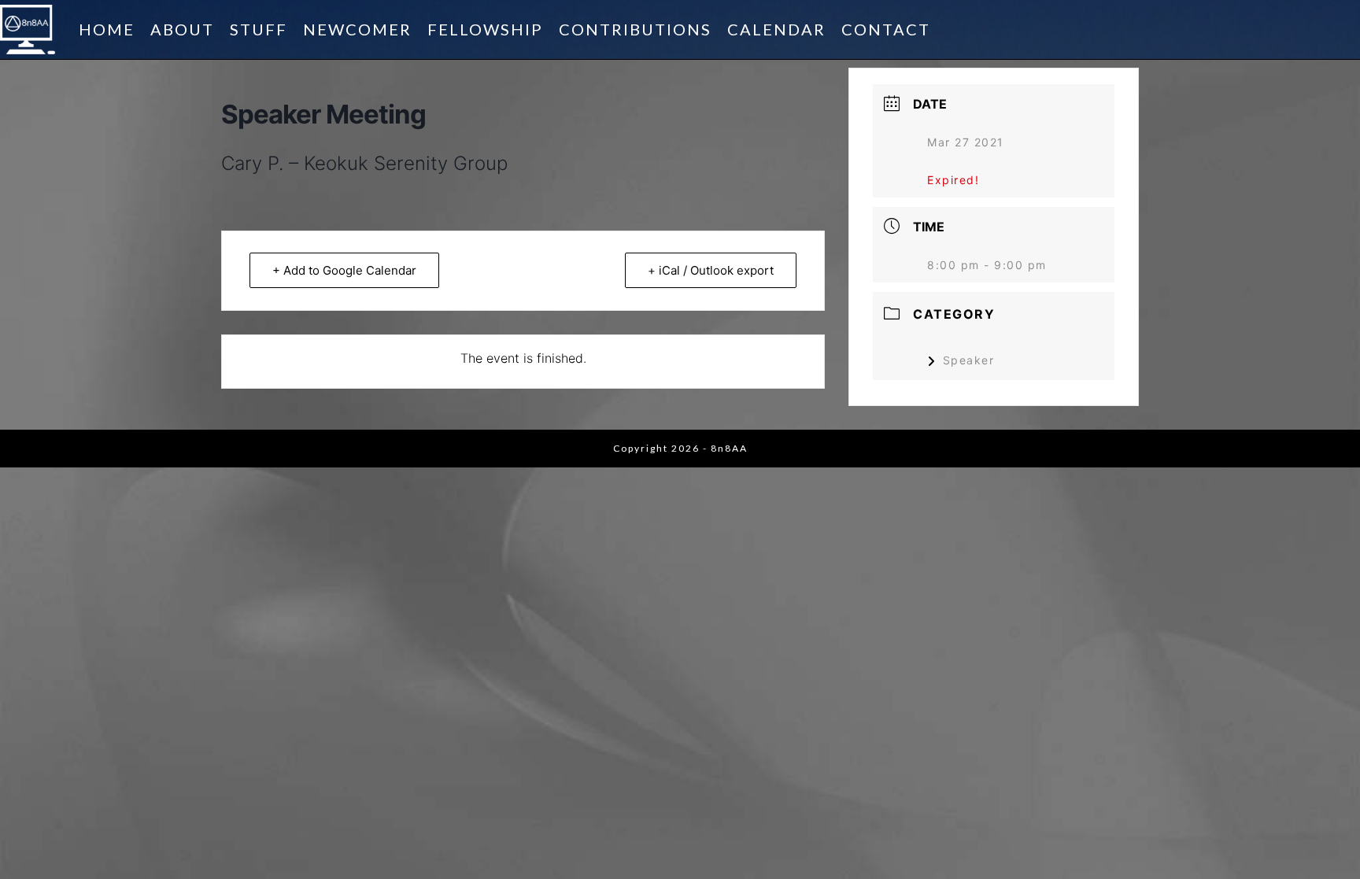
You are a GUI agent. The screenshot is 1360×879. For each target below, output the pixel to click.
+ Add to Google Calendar (344, 270)
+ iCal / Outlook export (711, 270)
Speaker (968, 360)
